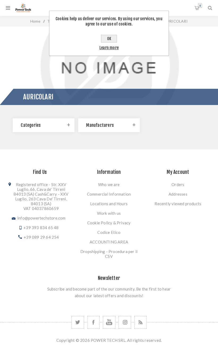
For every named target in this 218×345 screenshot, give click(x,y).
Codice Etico (108, 232)
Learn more (109, 47)
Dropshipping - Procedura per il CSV (108, 254)
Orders (177, 184)
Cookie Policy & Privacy (109, 222)
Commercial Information (109, 194)
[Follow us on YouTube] (109, 322)
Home (35, 21)
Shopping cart (200, 5)
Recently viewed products (177, 203)
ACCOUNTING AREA (109, 241)
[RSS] (140, 322)
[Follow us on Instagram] (125, 322)
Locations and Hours (109, 203)
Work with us (109, 213)
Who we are (109, 184)
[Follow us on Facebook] (93, 322)
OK (109, 38)
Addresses (178, 194)
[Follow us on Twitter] (78, 322)
